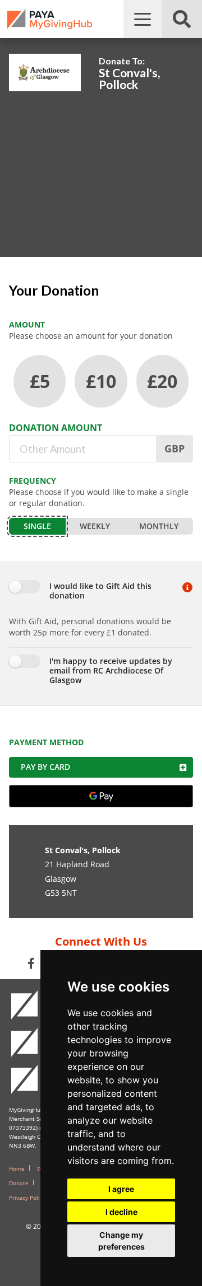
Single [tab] (37, 526)
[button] (142, 19)
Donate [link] (19, 1183)
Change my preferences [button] (121, 1240)
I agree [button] (121, 1189)
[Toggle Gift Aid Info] (187, 592)
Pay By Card (45, 766)
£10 (101, 381)
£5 (40, 381)
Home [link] (17, 1168)
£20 (162, 381)
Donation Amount (55, 428)
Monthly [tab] (158, 526)
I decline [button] (121, 1212)
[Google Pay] (101, 796)
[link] (49, 19)
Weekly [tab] (95, 526)
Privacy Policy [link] (27, 1197)
